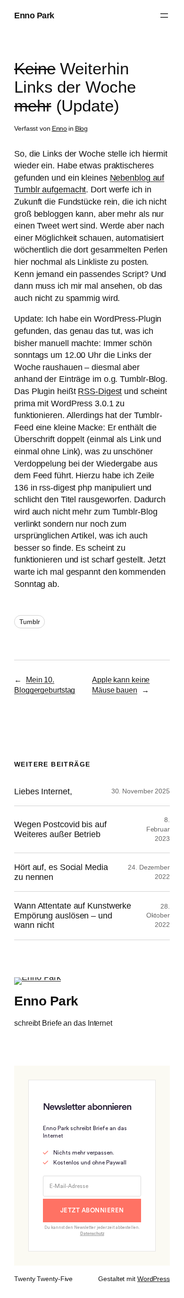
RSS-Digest (100, 391)
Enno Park (34, 15)
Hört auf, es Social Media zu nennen (61, 872)
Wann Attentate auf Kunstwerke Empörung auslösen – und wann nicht (72, 915)
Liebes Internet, (43, 791)
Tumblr (29, 621)
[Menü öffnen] (164, 15)
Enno (59, 128)
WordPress (153, 1278)
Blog (81, 128)
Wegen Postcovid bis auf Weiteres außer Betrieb (60, 829)
